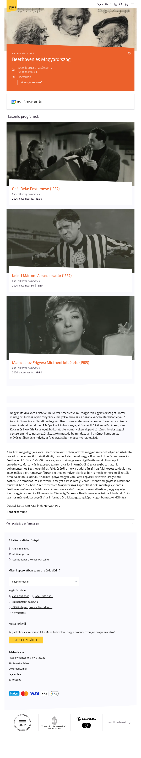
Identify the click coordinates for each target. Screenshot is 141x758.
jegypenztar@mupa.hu (25, 601)
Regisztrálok (27, 640)
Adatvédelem (16, 652)
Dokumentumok (18, 668)
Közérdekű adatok (19, 663)
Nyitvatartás (19, 612)
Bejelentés (15, 674)
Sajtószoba (15, 679)
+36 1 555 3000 (20, 548)
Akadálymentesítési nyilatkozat (27, 657)
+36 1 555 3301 (44, 596)
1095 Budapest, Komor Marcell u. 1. (31, 559)
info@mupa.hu (20, 554)
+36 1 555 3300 (20, 596)
